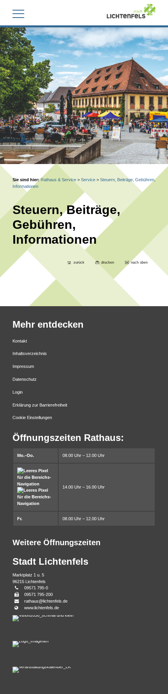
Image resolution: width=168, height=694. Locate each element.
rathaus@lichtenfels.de (46, 601)
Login (18, 392)
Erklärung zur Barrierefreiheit (40, 405)
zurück (78, 262)
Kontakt (20, 341)
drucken (107, 262)
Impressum (23, 366)
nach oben (139, 262)
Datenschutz (25, 379)
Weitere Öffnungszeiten (56, 542)
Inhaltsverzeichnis (30, 353)
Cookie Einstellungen (32, 417)
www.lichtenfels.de (41, 607)
